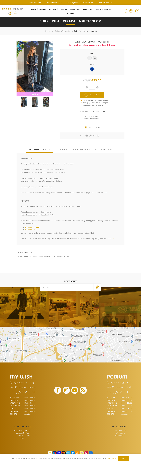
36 (89, 58)
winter (46, 256)
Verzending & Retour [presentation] (40, 150)
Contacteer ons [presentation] (103, 150)
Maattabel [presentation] (62, 150)
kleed (26, 256)
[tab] (39, 149)
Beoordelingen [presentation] (81, 150)
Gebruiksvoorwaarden (22, 430)
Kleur (92, 65)
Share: (82, 136)
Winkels (70, 13)
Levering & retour (23, 433)
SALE (35, 94)
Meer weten (112, 458)
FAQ (22, 438)
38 (95, 58)
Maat (92, 53)
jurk (18, 256)
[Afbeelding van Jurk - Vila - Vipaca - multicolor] (24, 102)
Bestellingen (119, 436)
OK (123, 458)
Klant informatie (119, 430)
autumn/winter (60, 256)
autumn (36, 256)
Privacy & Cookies (23, 436)
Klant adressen (119, 433)
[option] (23, 102)
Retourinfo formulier (33, 227)
